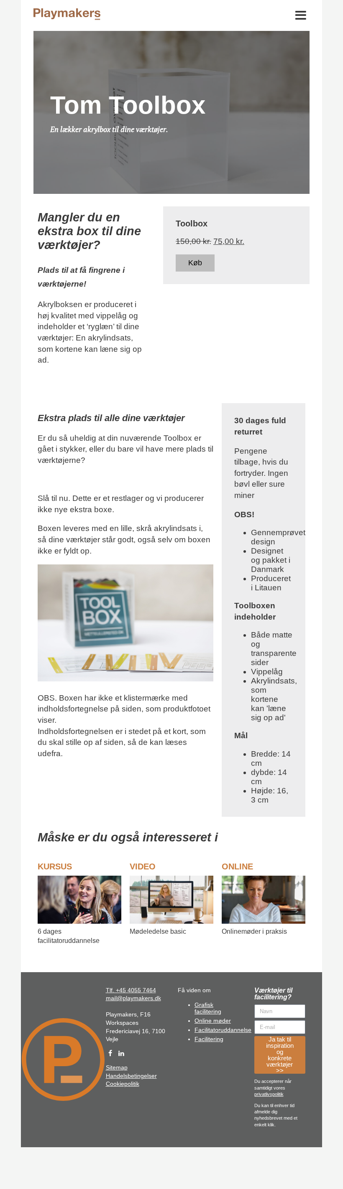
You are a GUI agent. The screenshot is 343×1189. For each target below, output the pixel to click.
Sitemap (117, 1067)
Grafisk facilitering (208, 1008)
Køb (195, 263)
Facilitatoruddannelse (223, 1029)
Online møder (213, 1020)
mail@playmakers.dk (133, 998)
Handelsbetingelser (131, 1075)
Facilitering (209, 1039)
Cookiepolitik (122, 1083)
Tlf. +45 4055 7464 (131, 990)
